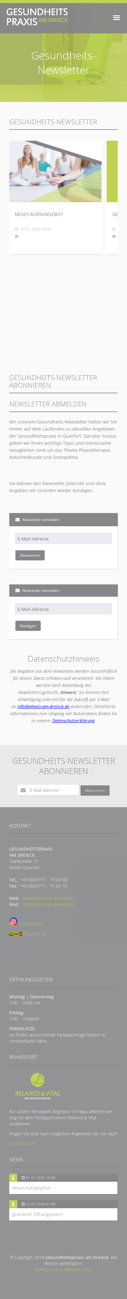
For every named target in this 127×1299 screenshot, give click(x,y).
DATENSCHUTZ (77, 1270)
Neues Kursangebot (31, 1188)
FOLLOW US (30, 924)
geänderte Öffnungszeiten (37, 1214)
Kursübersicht (22, 1143)
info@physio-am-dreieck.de (43, 706)
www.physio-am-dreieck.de (48, 898)
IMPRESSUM (47, 1270)
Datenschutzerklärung (73, 721)
